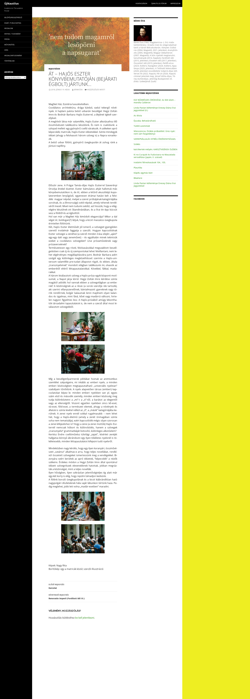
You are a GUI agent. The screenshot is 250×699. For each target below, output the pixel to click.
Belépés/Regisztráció (13, 17)
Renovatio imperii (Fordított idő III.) (67, 597)
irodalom (8, 28)
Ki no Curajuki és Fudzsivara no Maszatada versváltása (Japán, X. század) (154, 156)
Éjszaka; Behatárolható (145, 120)
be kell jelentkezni (84, 617)
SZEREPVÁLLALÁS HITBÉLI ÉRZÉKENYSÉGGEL (155, 139)
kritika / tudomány (12, 34)
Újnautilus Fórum (159, 3)
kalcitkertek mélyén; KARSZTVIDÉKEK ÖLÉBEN (155, 149)
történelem (9, 61)
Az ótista (138, 115)
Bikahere (138, 178)
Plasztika (138, 167)
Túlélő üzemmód (142, 126)
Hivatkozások (141, 3)
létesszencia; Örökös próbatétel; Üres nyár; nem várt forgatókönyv (154, 132)
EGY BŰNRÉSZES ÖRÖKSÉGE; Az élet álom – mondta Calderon (154, 101)
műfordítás (9, 45)
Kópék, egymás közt (143, 172)
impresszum (175, 3)
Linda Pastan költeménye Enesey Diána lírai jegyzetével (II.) (155, 109)
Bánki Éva (78, 89)
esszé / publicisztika (12, 23)
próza (7, 39)
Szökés (137, 144)
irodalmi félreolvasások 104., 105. (150, 162)
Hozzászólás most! (96, 89)
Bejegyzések (54, 69)
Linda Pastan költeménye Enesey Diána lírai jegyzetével (155, 184)
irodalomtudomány (13, 55)
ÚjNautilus (11, 3)
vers (6, 50)
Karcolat (56, 586)
